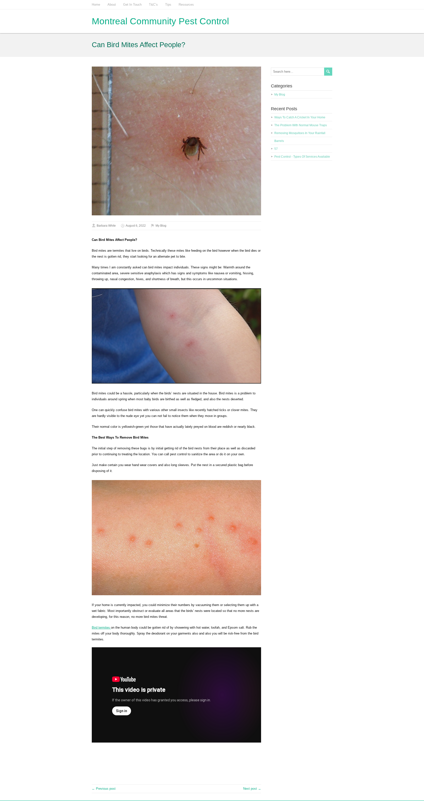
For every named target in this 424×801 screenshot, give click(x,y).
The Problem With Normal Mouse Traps (300, 125)
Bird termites (101, 627)
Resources (186, 4)
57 (276, 149)
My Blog (161, 225)
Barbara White (106, 225)
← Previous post (104, 788)
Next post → (252, 788)
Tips (168, 4)
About (111, 4)
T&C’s (153, 4)
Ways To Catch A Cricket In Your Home (299, 117)
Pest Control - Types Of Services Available (302, 156)
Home (96, 4)
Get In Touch (132, 4)
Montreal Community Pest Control (160, 21)
